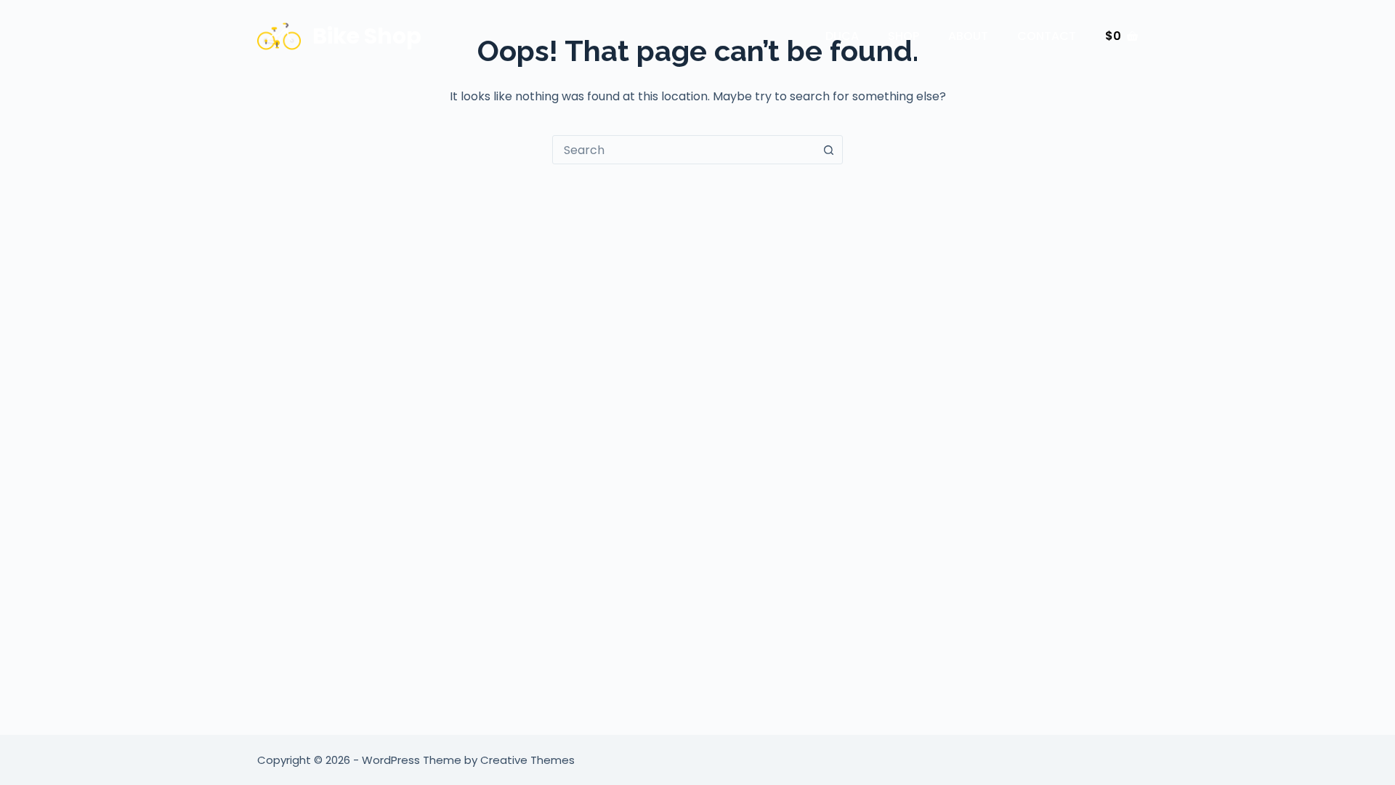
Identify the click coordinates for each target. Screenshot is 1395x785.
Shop (903, 36)
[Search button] (828, 150)
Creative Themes (527, 760)
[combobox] (683, 149)
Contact (1046, 36)
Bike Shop (366, 36)
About (968, 36)
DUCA (842, 36)
